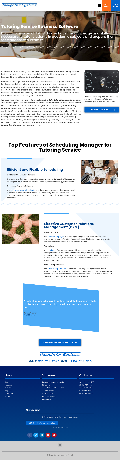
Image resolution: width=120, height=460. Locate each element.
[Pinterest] (54, 435)
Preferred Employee (56, 236)
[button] (99, 5)
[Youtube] (48, 435)
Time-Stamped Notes (57, 269)
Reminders (52, 250)
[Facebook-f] (29, 435)
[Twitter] (35, 435)
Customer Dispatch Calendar (23, 190)
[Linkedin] (41, 435)
